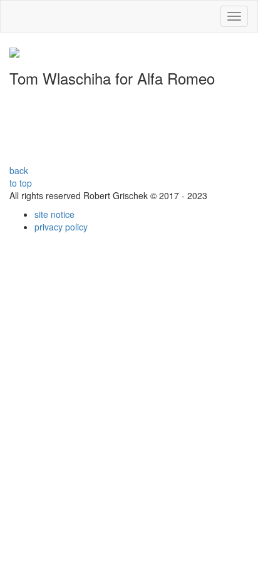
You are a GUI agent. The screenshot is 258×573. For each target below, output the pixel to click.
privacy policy (61, 226)
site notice (54, 214)
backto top (20, 176)
